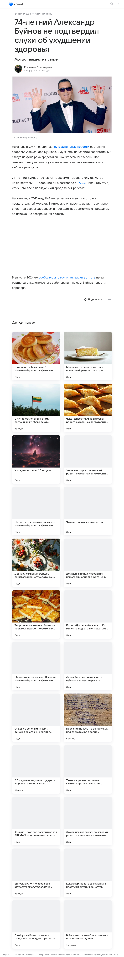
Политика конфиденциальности (97, 954)
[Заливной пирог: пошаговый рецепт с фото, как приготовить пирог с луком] (88, 459)
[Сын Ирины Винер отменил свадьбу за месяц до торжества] (36, 924)
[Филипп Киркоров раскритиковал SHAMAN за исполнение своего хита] (36, 821)
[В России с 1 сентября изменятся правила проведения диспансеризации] (88, 924)
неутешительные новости (70, 146)
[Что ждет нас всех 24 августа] (88, 511)
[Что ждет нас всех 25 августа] (36, 459)
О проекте (44, 954)
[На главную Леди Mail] (18, 4)
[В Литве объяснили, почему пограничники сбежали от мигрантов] (36, 408)
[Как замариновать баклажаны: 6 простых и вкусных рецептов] (88, 873)
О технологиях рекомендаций (65, 954)
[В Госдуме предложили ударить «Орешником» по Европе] (36, 769)
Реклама (30, 954)
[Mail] (11, 4)
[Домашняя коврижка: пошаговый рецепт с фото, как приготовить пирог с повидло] (88, 821)
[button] (62, 105)
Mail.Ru (6, 954)
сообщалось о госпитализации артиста (67, 277)
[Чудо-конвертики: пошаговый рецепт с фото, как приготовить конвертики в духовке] (88, 408)
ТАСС (81, 183)
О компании (18, 954)
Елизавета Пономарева (38, 67)
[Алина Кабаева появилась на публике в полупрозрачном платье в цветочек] (88, 666)
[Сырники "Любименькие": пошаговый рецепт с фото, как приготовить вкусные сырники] (36, 356)
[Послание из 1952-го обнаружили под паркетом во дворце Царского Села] (88, 718)
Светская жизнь (43, 13)
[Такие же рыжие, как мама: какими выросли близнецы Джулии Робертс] (88, 769)
